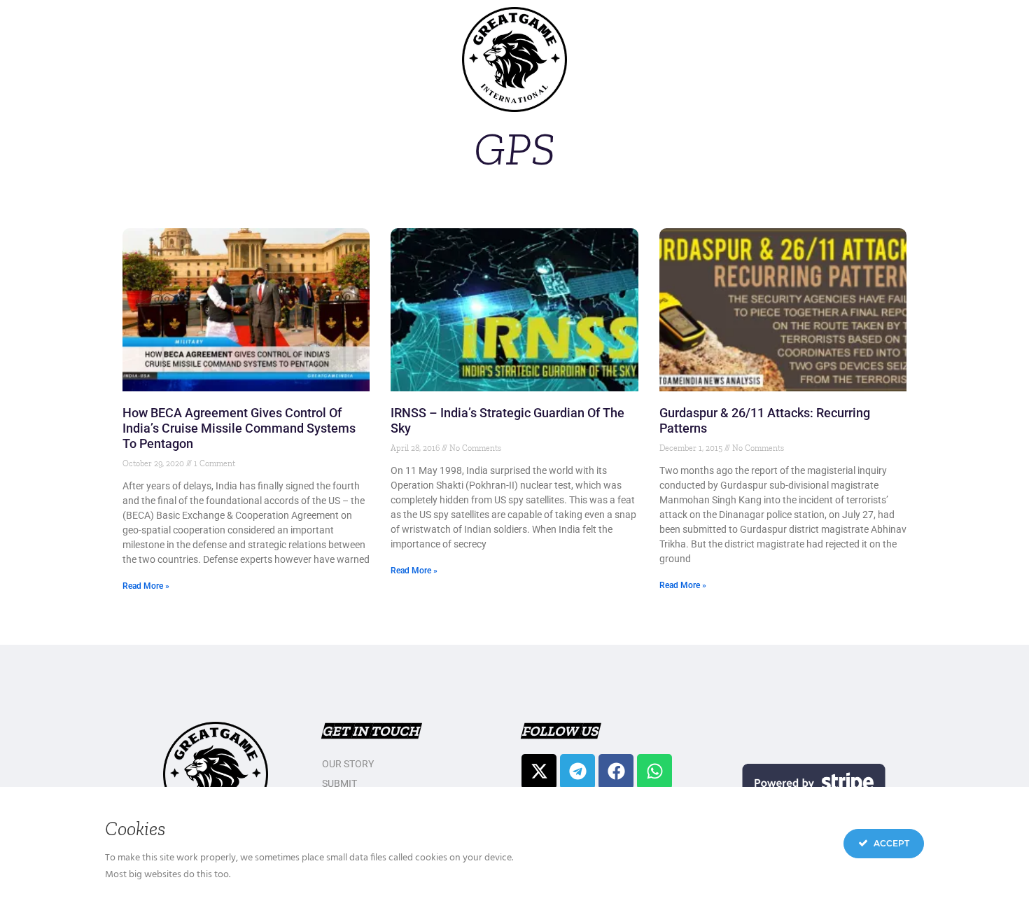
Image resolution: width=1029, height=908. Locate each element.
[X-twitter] (539, 771)
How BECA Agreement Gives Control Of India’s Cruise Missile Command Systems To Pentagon (239, 428)
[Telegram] (577, 771)
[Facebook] (616, 771)
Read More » (145, 586)
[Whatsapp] (654, 771)
